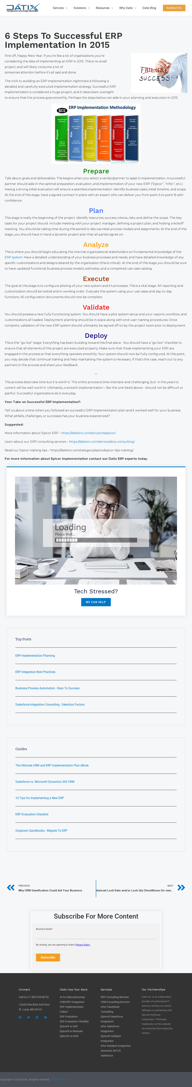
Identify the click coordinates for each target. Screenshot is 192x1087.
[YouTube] (45, 1017)
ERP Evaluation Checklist (31, 814)
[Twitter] (28, 1017)
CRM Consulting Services (115, 1001)
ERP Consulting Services (115, 997)
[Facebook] (20, 1017)
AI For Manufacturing (72, 997)
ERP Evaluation (69, 1016)
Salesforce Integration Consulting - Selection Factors (50, 704)
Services (58, 8)
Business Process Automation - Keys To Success (47, 688)
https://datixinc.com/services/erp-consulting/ (102, 441)
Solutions (80, 8)
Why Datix (126, 8)
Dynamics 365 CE (111, 1050)
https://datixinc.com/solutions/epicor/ (88, 433)
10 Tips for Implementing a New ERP (39, 798)
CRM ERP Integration (72, 1001)
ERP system (13, 257)
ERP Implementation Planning (35, 655)
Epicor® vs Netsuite (71, 1031)
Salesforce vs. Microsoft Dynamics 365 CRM (44, 781)
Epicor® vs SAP (69, 1026)
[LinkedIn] (37, 1017)
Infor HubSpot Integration (116, 1045)
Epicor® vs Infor (69, 1036)
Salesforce (107, 1055)
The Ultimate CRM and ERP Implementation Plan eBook (52, 765)
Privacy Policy (58, 1079)
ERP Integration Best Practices (35, 672)
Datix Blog (149, 8)
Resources (103, 8)
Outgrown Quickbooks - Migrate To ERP (41, 830)
